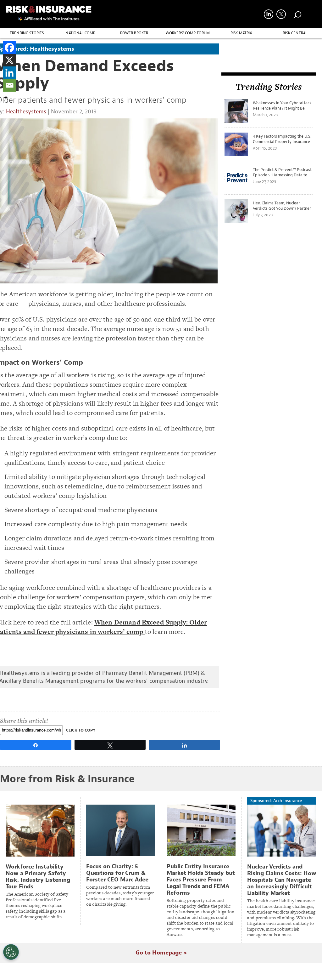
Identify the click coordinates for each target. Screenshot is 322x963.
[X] (9, 60)
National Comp (80, 33)
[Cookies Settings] (11, 952)
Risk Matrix (241, 33)
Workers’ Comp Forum (188, 33)
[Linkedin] (9, 72)
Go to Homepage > (161, 952)
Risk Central (295, 33)
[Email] (9, 85)
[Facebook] (9, 47)
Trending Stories (27, 33)
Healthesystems (26, 111)
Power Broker (134, 33)
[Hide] (5, 97)
